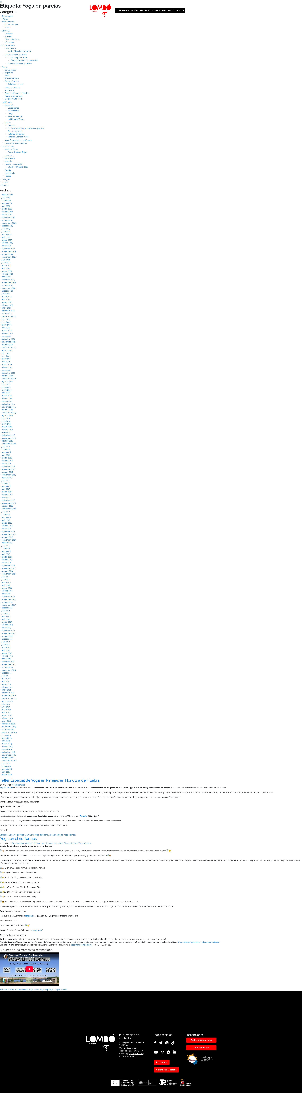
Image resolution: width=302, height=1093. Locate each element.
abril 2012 (6, 650)
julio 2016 (6, 511)
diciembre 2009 (8, 724)
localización (37, 930)
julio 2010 (6, 704)
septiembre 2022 (9, 316)
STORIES (6, 31)
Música (8, 176)
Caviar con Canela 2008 (18, 167)
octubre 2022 (7, 313)
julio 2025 (6, 229)
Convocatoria (10, 70)
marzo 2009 (7, 743)
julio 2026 (6, 197)
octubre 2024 (7, 254)
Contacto (179, 10)
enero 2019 (6, 432)
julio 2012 (6, 642)
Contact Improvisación (17, 57)
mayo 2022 (7, 325)
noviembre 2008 (9, 755)
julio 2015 (6, 545)
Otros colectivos (12, 39)
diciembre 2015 (8, 531)
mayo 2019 (6, 424)
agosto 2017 (7, 478)
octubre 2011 (7, 667)
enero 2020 (7, 401)
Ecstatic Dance (21, 990)
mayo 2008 (7, 769)
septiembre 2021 (9, 347)
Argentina (9, 73)
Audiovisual (10, 90)
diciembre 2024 (8, 248)
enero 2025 (6, 246)
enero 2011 (6, 690)
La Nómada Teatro (16, 119)
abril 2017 (6, 489)
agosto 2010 (7, 701)
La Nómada (7, 102)
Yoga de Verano (41, 835)
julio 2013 (6, 611)
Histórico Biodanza (16, 134)
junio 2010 (6, 707)
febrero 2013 (7, 625)
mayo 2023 (7, 296)
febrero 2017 (7, 495)
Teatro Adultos (201, 1048)
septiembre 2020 (9, 378)
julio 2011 (5, 676)
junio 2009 (6, 735)
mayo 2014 (6, 582)
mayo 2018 (6, 452)
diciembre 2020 (8, 373)
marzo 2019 (7, 427)
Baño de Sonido (7, 990)
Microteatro (10, 158)
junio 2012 (6, 644)
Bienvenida (123, 10)
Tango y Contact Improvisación (24, 60)
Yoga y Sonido (60, 990)
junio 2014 (6, 579)
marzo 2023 (7, 302)
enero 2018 (6, 463)
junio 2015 (6, 548)
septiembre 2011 (9, 670)
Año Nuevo (9, 42)
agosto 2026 (7, 195)
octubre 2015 (7, 537)
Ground (8, 27)
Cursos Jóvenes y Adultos (16, 55)
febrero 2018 (7, 461)
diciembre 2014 (8, 565)
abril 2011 (6, 681)
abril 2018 (6, 455)
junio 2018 (6, 449)
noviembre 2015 (9, 534)
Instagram (6, 179)
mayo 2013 (6, 616)
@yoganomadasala (210, 942)
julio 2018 (6, 446)
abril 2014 (6, 585)
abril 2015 (6, 554)
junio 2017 (6, 483)
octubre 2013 (7, 602)
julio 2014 (6, 577)
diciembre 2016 (8, 500)
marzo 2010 (7, 715)
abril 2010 (6, 712)
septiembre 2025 (9, 223)
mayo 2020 (7, 390)
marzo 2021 (7, 364)
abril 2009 (6, 741)
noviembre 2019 (9, 407)
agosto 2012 (7, 639)
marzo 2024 (7, 271)
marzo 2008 (7, 775)
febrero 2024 (7, 274)
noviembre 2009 (9, 727)
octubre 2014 (7, 571)
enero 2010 (6, 721)
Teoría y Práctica (12, 81)
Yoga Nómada (8, 22)
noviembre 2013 (9, 599)
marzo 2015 (7, 557)
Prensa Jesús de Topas (17, 152)
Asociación (9, 105)
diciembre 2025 (8, 217)
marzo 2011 (7, 684)
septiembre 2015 (9, 540)
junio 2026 (6, 200)
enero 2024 (7, 277)
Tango (10, 113)
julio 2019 (6, 418)
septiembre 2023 (9, 288)
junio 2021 (6, 356)
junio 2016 (6, 514)
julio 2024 (6, 260)
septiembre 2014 (9, 574)
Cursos (134, 10)
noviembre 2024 (9, 251)
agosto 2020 (7, 381)
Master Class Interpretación (19, 51)
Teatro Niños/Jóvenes (201, 1040)
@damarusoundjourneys (81, 945)
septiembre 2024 (9, 257)
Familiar (8, 170)
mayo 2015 (6, 551)
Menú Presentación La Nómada (18, 140)
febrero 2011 (7, 687)
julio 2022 (6, 319)
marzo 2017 (7, 492)
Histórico (11, 125)
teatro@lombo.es (126, 1056)
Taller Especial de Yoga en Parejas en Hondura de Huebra (50, 780)
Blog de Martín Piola (13, 99)
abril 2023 (6, 299)
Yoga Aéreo (34, 990)
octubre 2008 (8, 758)
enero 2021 (6, 370)
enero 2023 (6, 308)
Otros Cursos (10, 48)
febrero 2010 (7, 718)
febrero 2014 (7, 591)
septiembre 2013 (9, 605)
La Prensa (9, 34)
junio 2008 (6, 766)
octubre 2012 (7, 636)
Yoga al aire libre (26, 835)
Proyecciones (13, 111)
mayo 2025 (7, 234)
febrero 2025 (7, 243)
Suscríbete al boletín (166, 1070)
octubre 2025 (7, 220)
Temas (5, 67)
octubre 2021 (7, 345)
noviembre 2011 (8, 664)
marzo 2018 (7, 458)
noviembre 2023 (9, 282)
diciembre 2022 (8, 311)
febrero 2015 (7, 560)
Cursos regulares (15, 131)
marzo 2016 (7, 523)
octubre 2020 (7, 376)
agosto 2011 (7, 673)
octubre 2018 (7, 441)
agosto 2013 (7, 608)
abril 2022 (6, 328)
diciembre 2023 (8, 279)
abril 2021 (6, 362)
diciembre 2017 (8, 466)
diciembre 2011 (8, 661)
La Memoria (10, 155)
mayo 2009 (7, 738)
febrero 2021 (7, 367)
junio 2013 (6, 613)
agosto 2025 (7, 226)
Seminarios (145, 10)
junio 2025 (6, 231)
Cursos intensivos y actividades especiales (26, 128)
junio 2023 (6, 294)
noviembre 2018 (9, 438)
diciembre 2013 (8, 596)
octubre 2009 (8, 729)
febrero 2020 (7, 398)
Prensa (7, 76)
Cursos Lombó (8, 45)
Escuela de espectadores (16, 143)
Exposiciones (13, 108)
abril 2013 (6, 619)
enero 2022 (6, 336)
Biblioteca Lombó (15, 84)
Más (169, 10)
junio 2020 (6, 387)
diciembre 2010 (8, 693)
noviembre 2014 (9, 568)
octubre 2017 (7, 472)
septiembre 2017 (9, 475)
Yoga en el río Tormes (18, 838)
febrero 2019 (7, 429)
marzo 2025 (7, 240)
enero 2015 (6, 562)
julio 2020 (6, 384)
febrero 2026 (7, 212)
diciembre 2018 (8, 435)
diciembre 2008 (8, 752)
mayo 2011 (6, 678)
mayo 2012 (6, 647)
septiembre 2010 (9, 698)
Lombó (5, 182)
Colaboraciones (11, 24)
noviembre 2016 (9, 503)
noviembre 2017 (9, 469)
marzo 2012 (7, 653)
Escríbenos (161, 1062)
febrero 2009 (7, 746)
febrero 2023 (7, 305)
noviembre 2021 (9, 342)
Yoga (16, 835)
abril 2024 (6, 268)
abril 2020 (6, 393)
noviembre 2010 (9, 695)
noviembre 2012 (9, 633)
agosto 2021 (7, 350)
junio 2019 (6, 421)
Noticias (8, 36)
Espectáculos (159, 10)
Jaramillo (8, 161)
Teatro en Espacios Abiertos (17, 93)
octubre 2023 (7, 285)
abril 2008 (6, 772)
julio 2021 (6, 353)
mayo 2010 (6, 710)
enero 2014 (6, 594)
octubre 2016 (7, 506)
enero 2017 (6, 497)
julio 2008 (6, 763)
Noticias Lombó (12, 78)
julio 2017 (6, 480)
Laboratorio (10, 173)
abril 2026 (6, 206)
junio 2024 (6, 262)
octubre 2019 (7, 410)
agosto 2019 (7, 415)
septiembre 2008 (9, 760)
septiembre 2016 (9, 509)
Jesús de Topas (11, 149)
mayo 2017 (6, 486)
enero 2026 (7, 214)
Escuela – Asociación (14, 164)
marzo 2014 (7, 588)
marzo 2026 (7, 209)
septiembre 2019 (9, 412)
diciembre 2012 (8, 630)
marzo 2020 (7, 395)
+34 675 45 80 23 (136, 1054)
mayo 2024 (7, 265)
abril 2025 (6, 237)
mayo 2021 (6, 359)
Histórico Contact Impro (18, 137)
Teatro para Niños (12, 87)
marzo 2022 (7, 330)
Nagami (29, 916)
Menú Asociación (15, 116)
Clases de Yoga (6, 835)
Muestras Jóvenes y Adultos (20, 64)
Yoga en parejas (56, 835)
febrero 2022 (7, 333)
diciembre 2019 (8, 404)
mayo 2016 (6, 517)
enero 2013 (6, 627)
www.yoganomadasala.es (189, 942)
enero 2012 (6, 659)
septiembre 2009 (9, 732)
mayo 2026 (7, 203)
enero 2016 (6, 528)
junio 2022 (6, 322)
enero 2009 (7, 749)
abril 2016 (6, 520)
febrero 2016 (7, 526)
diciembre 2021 (8, 339)
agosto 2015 (7, 543)
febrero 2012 (7, 656)
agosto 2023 (7, 291)
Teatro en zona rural (13, 96)
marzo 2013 (7, 622)
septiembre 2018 (9, 444)
